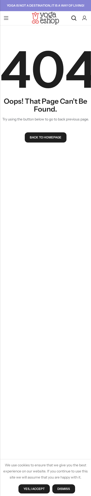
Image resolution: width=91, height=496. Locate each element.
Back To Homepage (45, 137)
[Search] (74, 18)
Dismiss (63, 489)
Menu (6, 18)
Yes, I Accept (34, 489)
